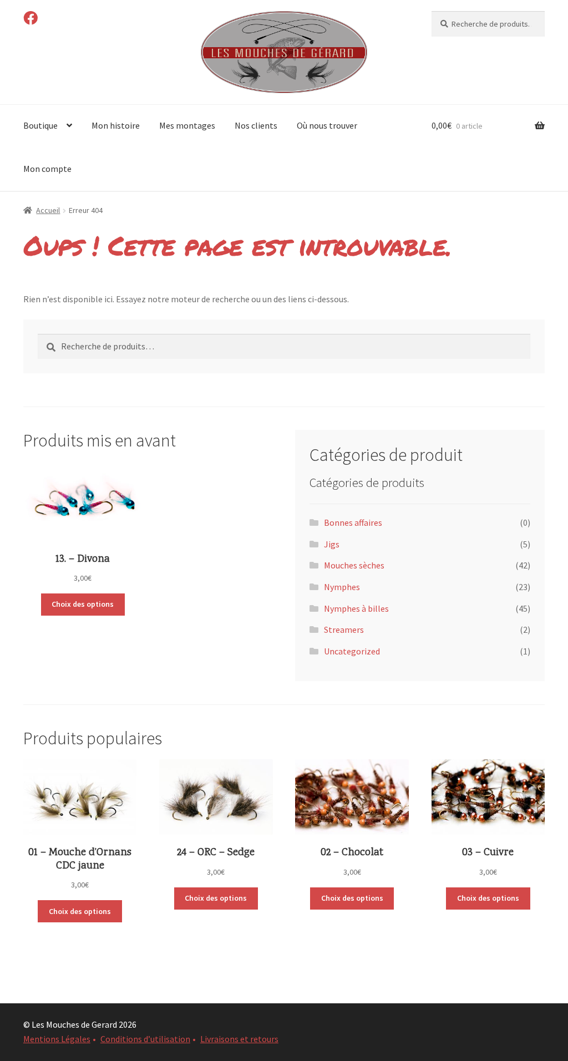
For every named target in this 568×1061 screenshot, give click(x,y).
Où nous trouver (327, 125)
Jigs (331, 544)
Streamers (344, 629)
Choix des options (83, 604)
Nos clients (256, 125)
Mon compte (47, 168)
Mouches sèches (354, 565)
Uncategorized (352, 651)
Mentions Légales (56, 1038)
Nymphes (342, 586)
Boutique (40, 125)
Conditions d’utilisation (145, 1038)
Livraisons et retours (239, 1038)
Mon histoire (116, 125)
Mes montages (187, 125)
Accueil (48, 210)
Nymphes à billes (356, 608)
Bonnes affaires (353, 522)
